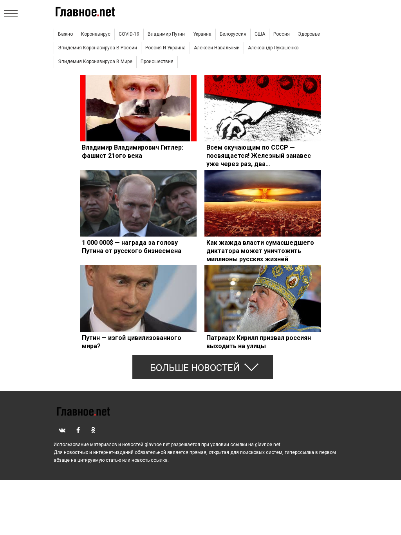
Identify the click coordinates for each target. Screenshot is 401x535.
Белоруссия (233, 34)
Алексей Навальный (217, 48)
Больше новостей (195, 367)
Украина (202, 34)
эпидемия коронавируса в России (97, 48)
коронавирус (95, 34)
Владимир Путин (166, 34)
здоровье (309, 34)
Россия (281, 34)
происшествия (157, 61)
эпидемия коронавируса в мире (95, 61)
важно (65, 34)
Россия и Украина (165, 48)
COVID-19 (129, 34)
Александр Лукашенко (273, 48)
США (260, 34)
